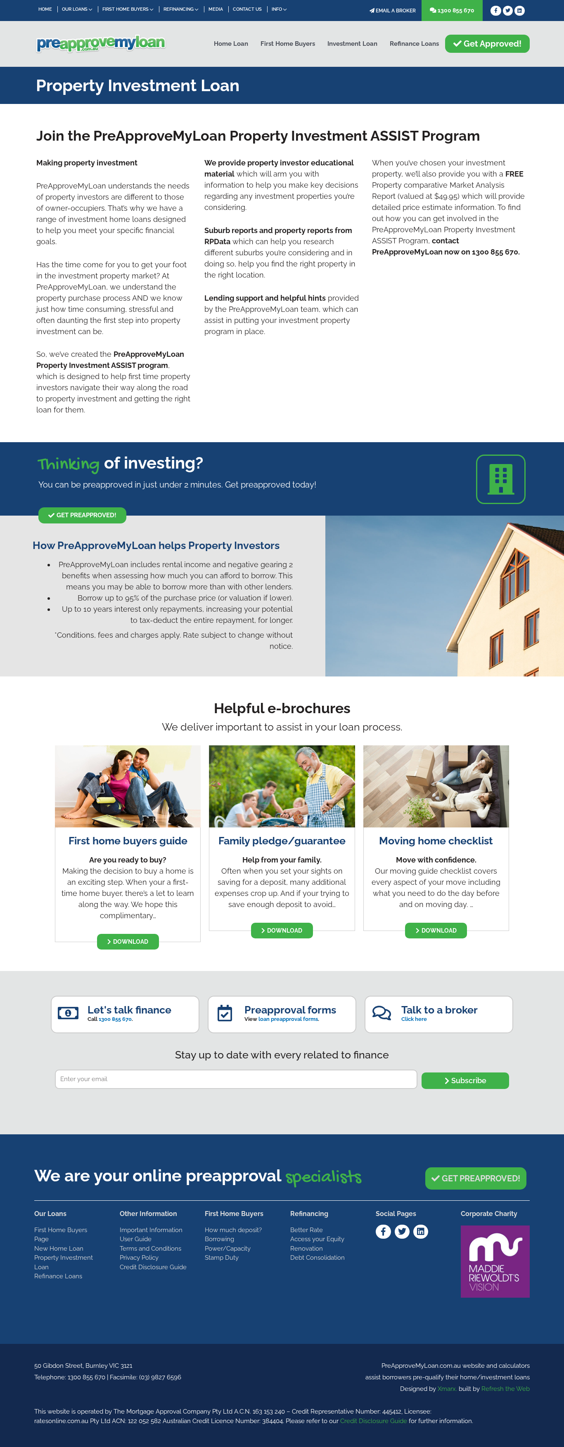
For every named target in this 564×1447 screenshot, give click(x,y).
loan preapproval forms (288, 1019)
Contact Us (247, 9)
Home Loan (231, 43)
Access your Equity (317, 1239)
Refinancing (179, 9)
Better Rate (306, 1230)
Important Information (151, 1230)
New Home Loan (58, 1248)
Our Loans (75, 9)
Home (45, 9)
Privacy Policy (139, 1257)
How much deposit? (233, 1230)
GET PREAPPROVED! (480, 1178)
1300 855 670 (455, 10)
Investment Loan (352, 43)
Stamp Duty (222, 1257)
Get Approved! (491, 44)
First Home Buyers (125, 9)
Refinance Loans (414, 43)
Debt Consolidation (317, 1257)
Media (216, 9)
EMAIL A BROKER (395, 11)
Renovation (306, 1248)
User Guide (136, 1239)
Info (277, 9)
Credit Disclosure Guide (153, 1267)
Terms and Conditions (150, 1248)
